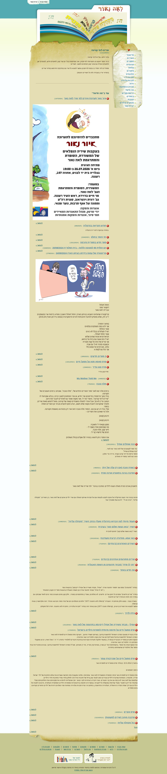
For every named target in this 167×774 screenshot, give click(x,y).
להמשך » (39, 223)
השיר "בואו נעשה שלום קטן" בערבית (116, 527)
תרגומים (130, 64)
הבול (136, 727)
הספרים (130, 61)
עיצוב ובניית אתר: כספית (83, 770)
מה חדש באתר (127, 570)
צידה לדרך (130, 613)
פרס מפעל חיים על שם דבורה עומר (117, 658)
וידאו (132, 84)
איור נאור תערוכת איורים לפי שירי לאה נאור (85, 98)
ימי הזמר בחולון (98, 237)
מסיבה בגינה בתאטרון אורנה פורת (118, 473)
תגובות (131, 100)
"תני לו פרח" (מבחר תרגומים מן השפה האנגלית (111, 564)
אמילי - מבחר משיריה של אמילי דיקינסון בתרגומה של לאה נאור (104, 624)
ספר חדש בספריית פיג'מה (93, 242)
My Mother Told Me (87, 378)
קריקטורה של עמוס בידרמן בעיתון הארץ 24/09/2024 (81, 253)
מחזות (131, 68)
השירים (130, 58)
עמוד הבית (43, 2)
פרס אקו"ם (129, 712)
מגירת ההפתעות (126, 87)
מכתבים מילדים (127, 103)
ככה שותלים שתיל (126, 444)
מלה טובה (101, 384)
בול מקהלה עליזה (126, 723)
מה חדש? (129, 90)
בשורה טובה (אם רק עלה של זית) (118, 467)
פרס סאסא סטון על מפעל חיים (91, 361)
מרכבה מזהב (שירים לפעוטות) (120, 717)
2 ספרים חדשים (98, 356)
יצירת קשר (34, 2)
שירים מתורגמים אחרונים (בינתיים (118, 559)
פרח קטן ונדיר (99, 367)
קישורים (130, 96)
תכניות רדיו (129, 77)
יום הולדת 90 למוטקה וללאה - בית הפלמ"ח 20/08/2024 (79, 248)
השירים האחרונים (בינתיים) (121, 543)
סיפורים (130, 71)
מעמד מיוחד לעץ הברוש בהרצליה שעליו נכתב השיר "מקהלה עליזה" (101, 521)
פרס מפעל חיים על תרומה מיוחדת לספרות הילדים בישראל (106, 630)
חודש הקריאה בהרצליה (94, 225)
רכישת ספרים (128, 93)
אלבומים (130, 74)
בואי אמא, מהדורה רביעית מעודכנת (117, 538)
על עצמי (130, 55)
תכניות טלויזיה (127, 80)
